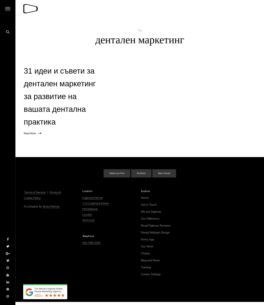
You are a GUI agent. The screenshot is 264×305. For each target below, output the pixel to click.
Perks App (147, 239)
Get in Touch (164, 173)
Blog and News (150, 260)
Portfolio (141, 173)
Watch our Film (116, 173)
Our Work (147, 246)
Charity (145, 253)
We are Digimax (151, 211)
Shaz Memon (51, 206)
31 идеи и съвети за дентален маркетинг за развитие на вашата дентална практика (60, 96)
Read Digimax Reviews (156, 225)
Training (146, 267)
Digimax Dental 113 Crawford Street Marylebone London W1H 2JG (95, 209)
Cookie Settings (151, 274)
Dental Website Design (155, 232)
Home (145, 197)
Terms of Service (35, 192)
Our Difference (150, 218)
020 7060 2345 (91, 242)
